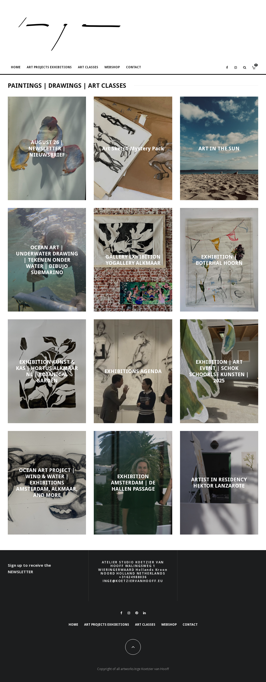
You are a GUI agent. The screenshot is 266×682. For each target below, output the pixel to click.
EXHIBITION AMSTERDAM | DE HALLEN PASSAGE (133, 482)
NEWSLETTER (20, 571)
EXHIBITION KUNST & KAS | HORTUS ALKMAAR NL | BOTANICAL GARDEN (47, 371)
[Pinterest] (137, 613)
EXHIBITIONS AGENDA (133, 371)
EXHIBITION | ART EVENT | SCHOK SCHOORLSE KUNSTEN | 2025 (219, 371)
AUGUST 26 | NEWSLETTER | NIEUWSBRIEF (46, 148)
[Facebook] (227, 67)
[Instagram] (235, 67)
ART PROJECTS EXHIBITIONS (49, 67)
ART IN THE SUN (219, 148)
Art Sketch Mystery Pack (133, 148)
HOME (16, 67)
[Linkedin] (144, 613)
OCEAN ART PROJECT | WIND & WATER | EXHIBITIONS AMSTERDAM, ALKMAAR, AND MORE (47, 482)
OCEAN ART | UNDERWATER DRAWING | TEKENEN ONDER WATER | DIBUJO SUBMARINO (47, 259)
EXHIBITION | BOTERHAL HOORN (219, 260)
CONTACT (133, 67)
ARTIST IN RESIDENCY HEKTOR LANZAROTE (219, 482)
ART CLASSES (88, 67)
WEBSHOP (112, 67)
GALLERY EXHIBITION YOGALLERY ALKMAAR (133, 260)
